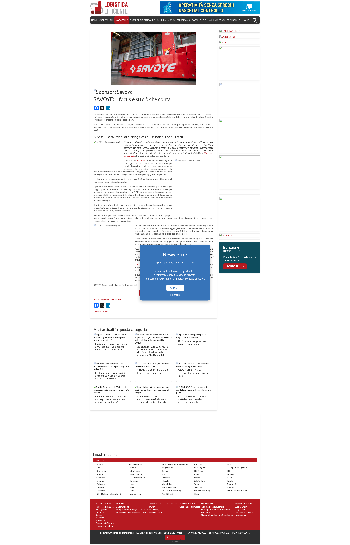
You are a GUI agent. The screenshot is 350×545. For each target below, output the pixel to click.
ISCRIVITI (175, 287)
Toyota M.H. (233, 484)
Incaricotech (135, 494)
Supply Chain (241, 506)
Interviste (100, 520)
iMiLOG (133, 490)
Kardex (164, 471)
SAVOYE (141, 160)
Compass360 (102, 477)
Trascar (230, 487)
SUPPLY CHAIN (106, 20)
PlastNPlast (167, 494)
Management (102, 509)
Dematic (100, 487)
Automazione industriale (212, 506)
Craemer (100, 480)
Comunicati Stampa (105, 523)
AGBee (99, 464)
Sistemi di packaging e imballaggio (217, 515)
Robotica (205, 512)
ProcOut (198, 464)
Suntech (230, 464)
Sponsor (232, 20)
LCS (163, 474)
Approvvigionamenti (105, 506)
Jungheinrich (167, 467)
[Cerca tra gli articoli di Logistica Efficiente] (255, 20)
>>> (235, 266)
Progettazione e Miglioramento (131, 509)
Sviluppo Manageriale (237, 467)
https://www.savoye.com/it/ (108, 299)
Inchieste (100, 517)
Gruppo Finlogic (136, 474)
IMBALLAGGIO (187, 503)
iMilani (132, 487)
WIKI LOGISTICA (217, 20)
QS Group (198, 471)
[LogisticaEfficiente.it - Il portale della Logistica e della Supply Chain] (109, 7)
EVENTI (203, 20)
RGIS (196, 474)
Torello (230, 480)
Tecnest (230, 474)
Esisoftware (134, 471)
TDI (229, 471)
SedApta (198, 487)
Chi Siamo (244, 20)
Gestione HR (102, 512)
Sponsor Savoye (101, 311)
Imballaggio (168, 20)
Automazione (122, 506)
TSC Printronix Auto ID (237, 490)
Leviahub (165, 477)
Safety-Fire (199, 480)
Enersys (132, 467)
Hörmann (133, 480)
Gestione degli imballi (189, 506)
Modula (165, 480)
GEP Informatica (137, 477)
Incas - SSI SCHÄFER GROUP (175, 464)
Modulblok (166, 484)
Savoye (197, 484)
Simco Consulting (202, 490)
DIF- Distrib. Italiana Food (108, 494)
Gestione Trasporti (156, 512)
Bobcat (99, 474)
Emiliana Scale (135, 464)
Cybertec (100, 484)
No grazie (175, 294)
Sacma (197, 477)
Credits (175, 541)
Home (94, 20)
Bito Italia (101, 471)
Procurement (241, 515)
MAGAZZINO (121, 20)
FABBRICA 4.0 (183, 20)
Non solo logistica (104, 526)
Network (151, 506)
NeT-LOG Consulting (171, 490)
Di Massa (100, 490)
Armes (99, 467)
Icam (131, 484)
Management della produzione (215, 509)
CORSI (195, 20)
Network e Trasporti (244, 512)
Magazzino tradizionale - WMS (131, 512)
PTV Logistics (200, 467)
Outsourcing (153, 509)
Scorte (99, 515)
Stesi (196, 494)
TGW (229, 477)
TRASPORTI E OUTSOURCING (144, 20)
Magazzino (240, 509)
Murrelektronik (168, 487)
